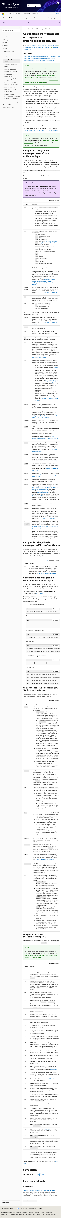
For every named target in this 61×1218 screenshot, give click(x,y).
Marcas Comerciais (51, 1214)
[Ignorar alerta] (58, 3)
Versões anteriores (34, 1212)
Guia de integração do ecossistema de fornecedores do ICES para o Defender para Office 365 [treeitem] (12, 81)
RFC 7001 (39, 593)
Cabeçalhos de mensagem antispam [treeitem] (11, 60)
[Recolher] (19, 27)
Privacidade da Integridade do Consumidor (22, 1214)
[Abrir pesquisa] (53, 13)
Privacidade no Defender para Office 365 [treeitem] (11, 75)
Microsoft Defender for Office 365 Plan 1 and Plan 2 (36, 47)
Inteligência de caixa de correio (47, 243)
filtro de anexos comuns (52, 241)
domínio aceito (54, 1069)
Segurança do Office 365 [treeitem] (9, 34)
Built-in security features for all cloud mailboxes (44, 45)
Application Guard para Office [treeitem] (10, 65)
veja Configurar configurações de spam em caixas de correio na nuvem (45, 438)
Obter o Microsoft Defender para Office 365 (39, 29)
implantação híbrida (42, 492)
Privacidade (4, 1214)
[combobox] (11, 30)
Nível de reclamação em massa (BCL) (46, 573)
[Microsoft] (3, 14)
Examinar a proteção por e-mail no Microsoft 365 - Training (39, 1190)
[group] (43, 612)
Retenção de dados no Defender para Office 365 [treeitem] (11, 70)
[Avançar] (50, 14)
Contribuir (49, 1212)
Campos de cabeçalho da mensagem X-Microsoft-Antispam (40, 58)
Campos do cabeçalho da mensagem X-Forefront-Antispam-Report (42, 56)
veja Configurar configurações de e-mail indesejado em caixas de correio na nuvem (44, 415)
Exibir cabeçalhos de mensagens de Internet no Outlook (40, 130)
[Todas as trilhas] (24, 29)
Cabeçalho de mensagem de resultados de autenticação (39, 60)
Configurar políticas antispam (51, 460)
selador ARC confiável (50, 1079)
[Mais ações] (58, 29)
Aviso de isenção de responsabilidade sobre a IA (14, 1212)
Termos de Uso (40, 1214)
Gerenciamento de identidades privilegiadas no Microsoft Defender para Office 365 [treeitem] (12, 97)
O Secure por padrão (37, 495)
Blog (42, 1212)
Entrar (57, 13)
